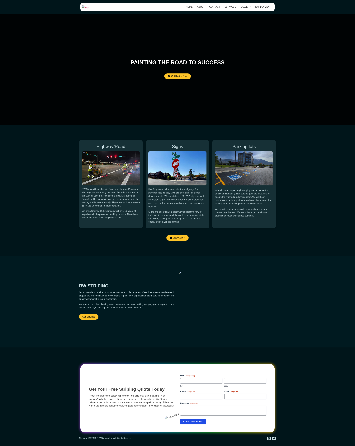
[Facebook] (269, 438)
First (182, 386)
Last (226, 386)
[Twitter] (274, 438)
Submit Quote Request (193, 421)
